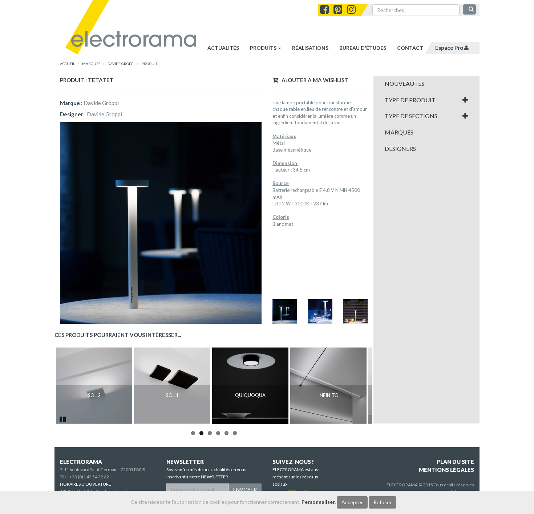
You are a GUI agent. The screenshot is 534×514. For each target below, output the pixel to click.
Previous (45, 385)
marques (91, 63)
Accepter (352, 502)
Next (383, 385)
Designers (400, 148)
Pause (63, 418)
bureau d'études (362, 48)
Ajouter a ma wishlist (313, 80)
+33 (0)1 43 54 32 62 (89, 476)
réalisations (310, 48)
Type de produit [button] (410, 100)
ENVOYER (245, 489)
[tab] (426, 84)
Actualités (223, 48)
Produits (264, 48)
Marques (399, 132)
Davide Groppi (121, 63)
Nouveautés (404, 83)
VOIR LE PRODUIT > (94, 411)
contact (410, 48)
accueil (67, 63)
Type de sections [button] (411, 116)
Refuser (382, 502)
